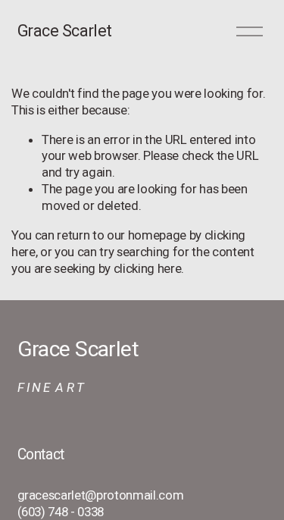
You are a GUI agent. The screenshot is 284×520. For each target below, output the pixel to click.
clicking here (148, 268)
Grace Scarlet (64, 30)
